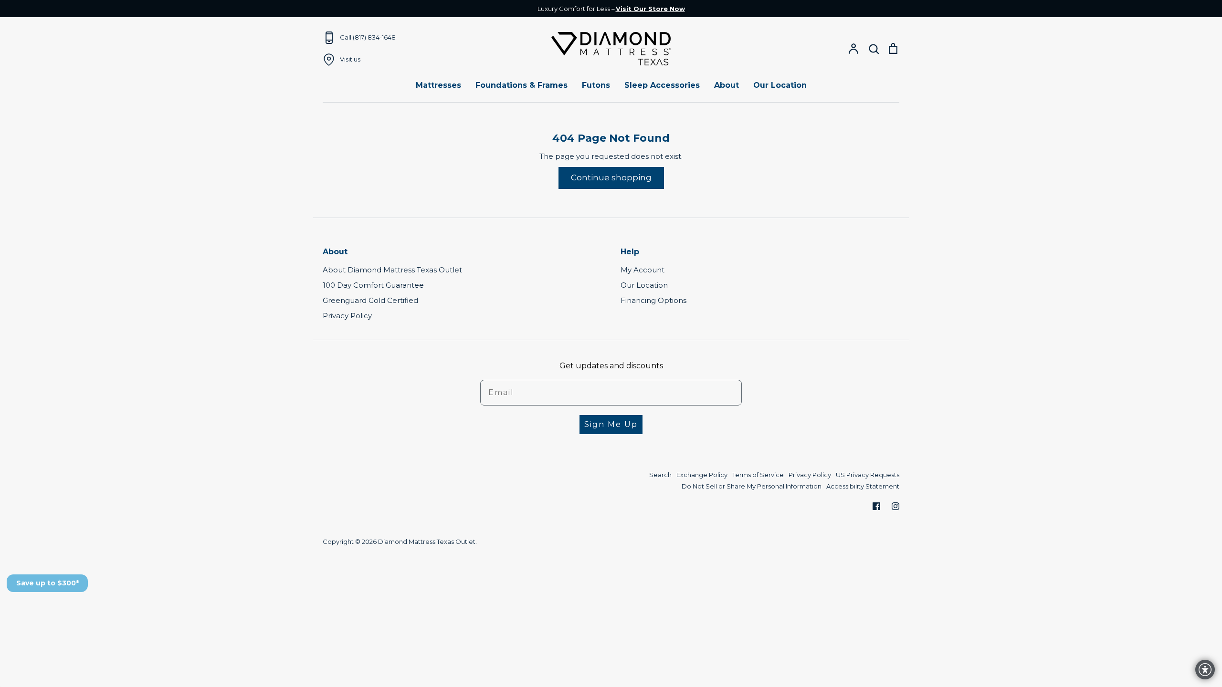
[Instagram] (895, 506)
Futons (596, 85)
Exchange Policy (701, 475)
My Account (642, 269)
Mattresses (438, 85)
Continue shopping (611, 177)
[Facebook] (876, 506)
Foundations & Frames (521, 85)
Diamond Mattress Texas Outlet (426, 541)
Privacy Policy (347, 315)
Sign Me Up (611, 424)
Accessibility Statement (862, 486)
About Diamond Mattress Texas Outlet (392, 269)
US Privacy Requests (867, 475)
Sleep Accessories (662, 85)
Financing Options (653, 300)
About (726, 85)
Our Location (780, 85)
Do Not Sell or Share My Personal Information (752, 486)
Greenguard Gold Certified (370, 300)
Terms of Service (758, 475)
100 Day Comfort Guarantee (373, 285)
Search (660, 475)
